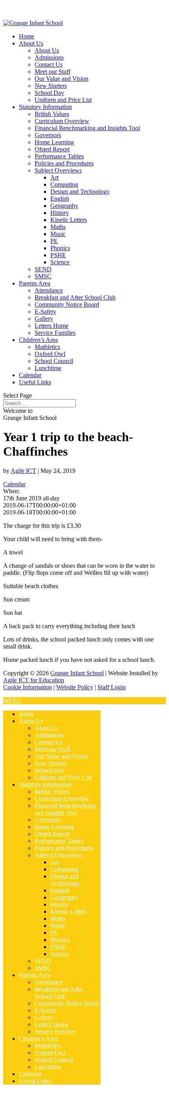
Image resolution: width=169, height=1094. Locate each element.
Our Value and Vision (61, 78)
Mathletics (47, 346)
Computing (64, 184)
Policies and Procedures (64, 163)
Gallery (44, 318)
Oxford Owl (50, 354)
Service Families (55, 332)
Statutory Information (45, 107)
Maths (58, 227)
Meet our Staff (52, 71)
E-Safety (45, 311)
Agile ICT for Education (33, 680)
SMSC (43, 276)
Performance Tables (59, 156)
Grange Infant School (77, 673)
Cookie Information (27, 687)
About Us (31, 43)
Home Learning (54, 142)
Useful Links (35, 382)
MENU (12, 700)
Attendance (49, 290)
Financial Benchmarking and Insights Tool (87, 128)
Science (60, 262)
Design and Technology (80, 191)
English (59, 198)
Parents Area (34, 283)
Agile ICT (23, 470)
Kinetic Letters (68, 219)
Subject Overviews (58, 170)
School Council (54, 361)
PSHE (58, 255)
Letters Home (51, 325)
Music (58, 234)
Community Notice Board (67, 304)
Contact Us (48, 64)
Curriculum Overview (62, 121)
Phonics (60, 248)
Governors (48, 135)
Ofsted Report (52, 149)
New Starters (51, 85)
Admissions (49, 57)
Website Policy (74, 687)
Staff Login (111, 687)
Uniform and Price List (63, 99)
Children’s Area (38, 339)
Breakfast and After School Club (75, 297)
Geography (64, 205)
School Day (49, 92)
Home (26, 36)
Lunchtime (48, 368)
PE (54, 241)
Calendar (30, 375)
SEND (43, 269)
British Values (52, 114)
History (59, 212)
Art (54, 177)
